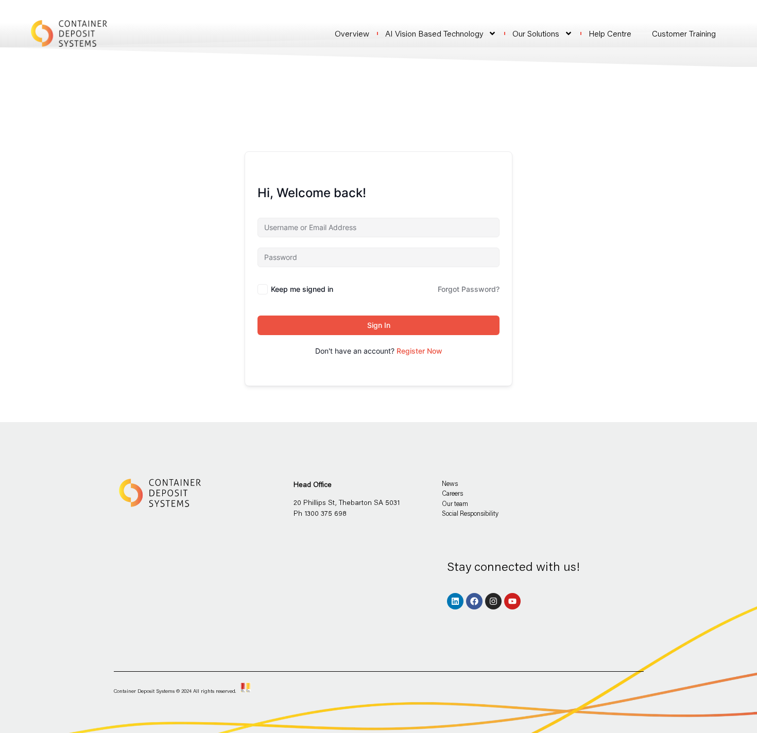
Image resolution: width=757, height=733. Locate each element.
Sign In (378, 325)
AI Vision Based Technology (434, 33)
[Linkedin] (455, 601)
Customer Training (684, 33)
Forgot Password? (469, 289)
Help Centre (610, 33)
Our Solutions (535, 33)
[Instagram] (493, 601)
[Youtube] (512, 601)
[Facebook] (474, 601)
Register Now (419, 350)
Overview (352, 33)
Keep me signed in (302, 289)
